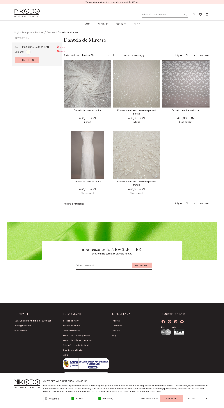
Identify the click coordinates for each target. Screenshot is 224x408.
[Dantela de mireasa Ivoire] (87, 84)
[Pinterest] (169, 321)
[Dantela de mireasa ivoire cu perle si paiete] (136, 84)
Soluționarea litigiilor (73, 350)
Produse (103, 24)
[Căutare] (185, 14)
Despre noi (117, 325)
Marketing (108, 398)
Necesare (54, 398)
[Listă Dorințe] (200, 14)
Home (87, 24)
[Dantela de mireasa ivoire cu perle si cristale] (136, 154)
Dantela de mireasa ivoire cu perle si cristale (136, 183)
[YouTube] (182, 321)
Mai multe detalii (149, 398)
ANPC (65, 355)
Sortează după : (72, 55)
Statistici (80, 398)
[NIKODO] (27, 13)
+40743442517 (20, 330)
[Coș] (207, 14)
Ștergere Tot (27, 59)
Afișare (179, 55)
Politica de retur (70, 321)
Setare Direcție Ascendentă (113, 55)
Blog (137, 24)
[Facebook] (163, 321)
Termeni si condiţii (71, 330)
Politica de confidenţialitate (76, 335)
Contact (121, 24)
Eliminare (58, 47)
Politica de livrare (71, 325)
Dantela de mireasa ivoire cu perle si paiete (136, 112)
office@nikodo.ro (23, 325)
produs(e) (204, 55)
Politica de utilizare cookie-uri (77, 340)
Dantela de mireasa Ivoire (87, 110)
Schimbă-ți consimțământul (76, 345)
